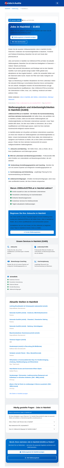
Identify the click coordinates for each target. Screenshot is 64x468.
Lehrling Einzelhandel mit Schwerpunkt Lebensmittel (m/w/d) (28, 306)
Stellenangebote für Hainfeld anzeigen (33, 452)
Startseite (7, 8)
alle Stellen (34, 97)
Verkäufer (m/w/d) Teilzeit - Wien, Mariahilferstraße (25, 353)
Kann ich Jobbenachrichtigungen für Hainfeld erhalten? (23, 429)
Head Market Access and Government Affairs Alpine (26, 368)
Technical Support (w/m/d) (18, 339)
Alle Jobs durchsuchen (19, 41)
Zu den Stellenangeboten (32, 232)
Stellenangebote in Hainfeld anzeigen (25, 37)
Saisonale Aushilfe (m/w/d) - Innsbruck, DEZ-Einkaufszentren (28, 313)
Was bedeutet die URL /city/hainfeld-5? (19, 425)
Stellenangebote (16, 8)
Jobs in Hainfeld (25, 97)
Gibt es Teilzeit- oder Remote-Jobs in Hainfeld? (21, 422)
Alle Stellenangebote (33, 457)
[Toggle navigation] (57, 3)
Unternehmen (42, 97)
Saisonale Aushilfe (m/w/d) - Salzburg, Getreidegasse (26, 326)
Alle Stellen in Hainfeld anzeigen (19, 393)
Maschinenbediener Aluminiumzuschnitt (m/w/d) (24, 333)
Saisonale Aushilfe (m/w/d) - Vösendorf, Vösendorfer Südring (28, 319)
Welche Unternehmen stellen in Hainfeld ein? (20, 412)
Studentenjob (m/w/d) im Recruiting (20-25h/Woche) (26, 346)
